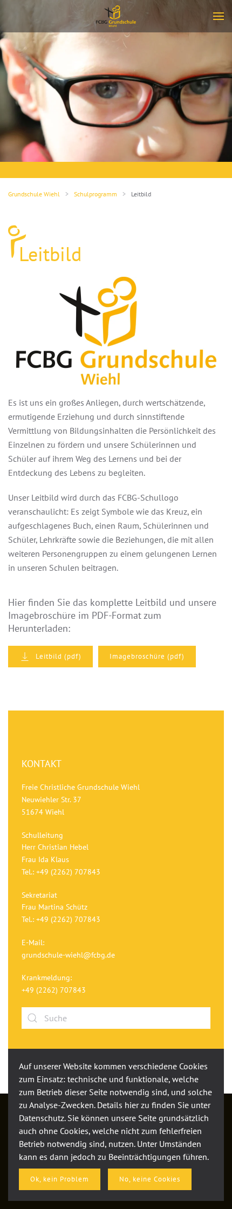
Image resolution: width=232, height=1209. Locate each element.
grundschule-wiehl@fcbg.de (68, 955)
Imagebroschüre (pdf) (147, 656)
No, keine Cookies (149, 1179)
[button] (218, 16)
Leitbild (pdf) (58, 656)
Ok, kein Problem (59, 1179)
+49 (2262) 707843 (68, 872)
